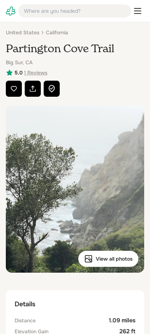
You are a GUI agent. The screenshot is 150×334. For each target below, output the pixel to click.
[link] (10, 11)
